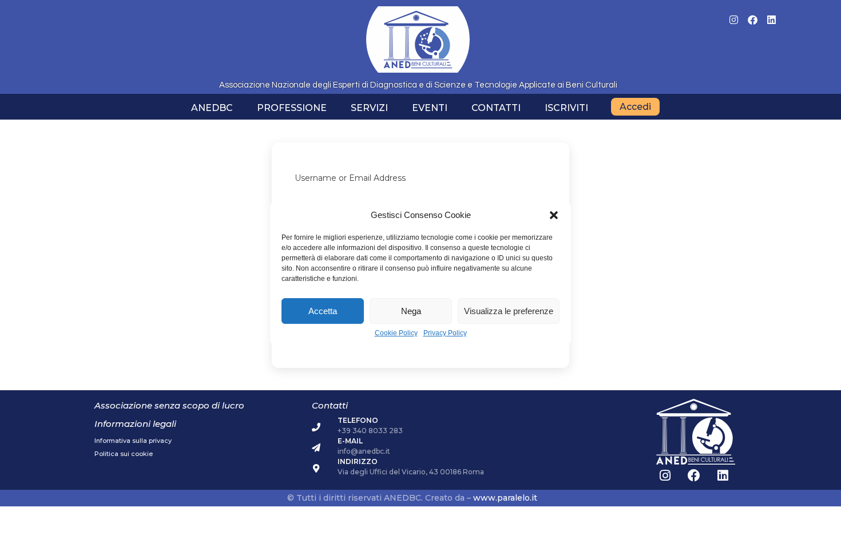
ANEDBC (212, 107)
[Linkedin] (771, 19)
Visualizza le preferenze (508, 311)
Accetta (322, 311)
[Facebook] (752, 19)
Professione (292, 107)
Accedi (635, 106)
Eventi (429, 107)
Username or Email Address (350, 178)
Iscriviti (566, 107)
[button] (554, 215)
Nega (411, 311)
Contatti (496, 107)
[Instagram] (733, 19)
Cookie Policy (396, 333)
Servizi (369, 107)
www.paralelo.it (505, 498)
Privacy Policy (445, 333)
